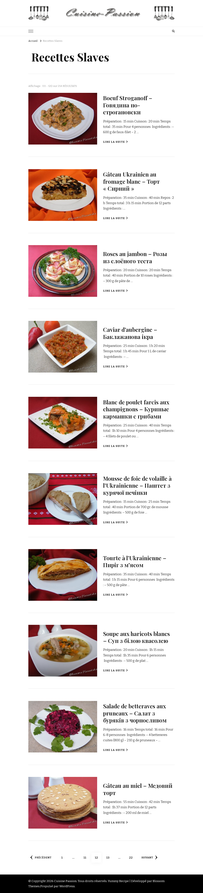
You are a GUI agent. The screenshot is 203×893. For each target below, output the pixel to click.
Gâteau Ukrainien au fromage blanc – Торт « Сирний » (131, 181)
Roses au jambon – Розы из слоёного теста (135, 257)
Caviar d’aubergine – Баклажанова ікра (130, 333)
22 (132, 857)
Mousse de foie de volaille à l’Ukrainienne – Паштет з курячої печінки (137, 485)
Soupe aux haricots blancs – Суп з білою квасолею (136, 637)
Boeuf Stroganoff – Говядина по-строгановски (127, 105)
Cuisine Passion (65, 881)
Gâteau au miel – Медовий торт (137, 789)
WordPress (67, 886)
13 (109, 857)
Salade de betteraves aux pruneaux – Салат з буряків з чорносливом (135, 713)
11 (86, 857)
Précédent (43, 857)
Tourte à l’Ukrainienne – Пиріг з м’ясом (134, 561)
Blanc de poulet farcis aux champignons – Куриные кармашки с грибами (136, 409)
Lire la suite (114, 142)
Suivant (147, 857)
